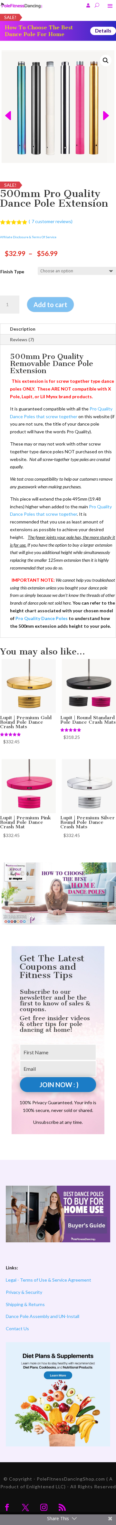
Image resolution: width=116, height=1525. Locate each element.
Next (110, 106)
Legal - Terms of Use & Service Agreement (48, 1280)
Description (22, 329)
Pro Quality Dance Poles (41, 618)
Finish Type (12, 271)
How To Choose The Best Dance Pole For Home (39, 30)
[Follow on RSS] (62, 1507)
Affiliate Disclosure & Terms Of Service (28, 237)
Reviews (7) (22, 339)
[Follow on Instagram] (44, 1507)
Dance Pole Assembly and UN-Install (42, 1316)
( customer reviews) (50, 221)
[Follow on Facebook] (7, 1507)
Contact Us (17, 1328)
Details (103, 30)
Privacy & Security (24, 1292)
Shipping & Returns (25, 1304)
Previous (6, 106)
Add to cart (50, 304)
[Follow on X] (25, 1507)
